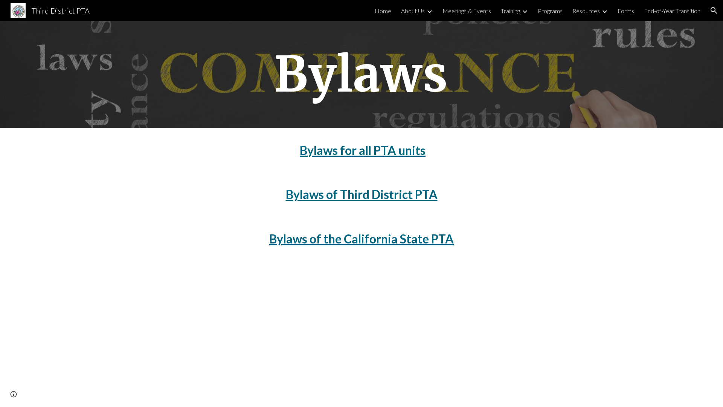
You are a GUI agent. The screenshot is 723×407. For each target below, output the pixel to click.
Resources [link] (586, 10)
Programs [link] (550, 10)
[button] (714, 11)
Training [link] (510, 10)
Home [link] (383, 10)
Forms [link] (626, 10)
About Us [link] (413, 10)
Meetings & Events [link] (466, 10)
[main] (361, 74)
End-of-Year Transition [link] (672, 10)
